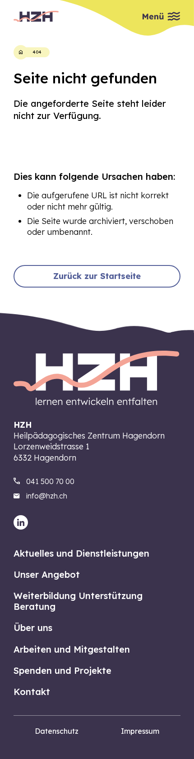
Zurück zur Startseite (97, 276)
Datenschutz (57, 731)
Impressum (140, 731)
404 (37, 52)
